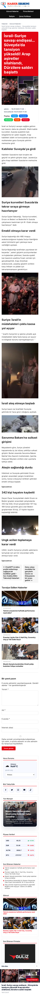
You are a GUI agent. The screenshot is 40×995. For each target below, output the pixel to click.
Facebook (23, 116)
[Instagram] (18, 790)
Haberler (5, 24)
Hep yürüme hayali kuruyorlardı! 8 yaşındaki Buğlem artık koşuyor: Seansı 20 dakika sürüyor (20, 886)
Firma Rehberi (28, 11)
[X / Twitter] (11, 790)
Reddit (17, 120)
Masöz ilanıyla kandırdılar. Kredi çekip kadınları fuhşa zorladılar (20, 877)
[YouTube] (24, 790)
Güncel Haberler (12, 11)
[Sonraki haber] (33, 805)
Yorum (5, 689)
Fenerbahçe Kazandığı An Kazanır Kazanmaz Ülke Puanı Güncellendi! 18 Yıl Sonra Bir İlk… (20, 881)
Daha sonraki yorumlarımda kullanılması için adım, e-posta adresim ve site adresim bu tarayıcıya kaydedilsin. (19, 741)
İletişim (12, 16)
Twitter (14, 116)
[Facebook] (5, 790)
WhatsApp (8, 120)
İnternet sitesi (7, 727)
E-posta (6, 719)
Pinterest (25, 120)
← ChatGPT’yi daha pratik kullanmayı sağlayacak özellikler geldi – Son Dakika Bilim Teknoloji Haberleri (11, 572)
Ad (3, 710)
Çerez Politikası (25, 16)
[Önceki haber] (28, 805)
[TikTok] (30, 790)
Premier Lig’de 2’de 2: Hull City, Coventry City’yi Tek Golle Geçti (19, 873)
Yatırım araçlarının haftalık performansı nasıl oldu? (20, 869)
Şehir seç (9, 770)
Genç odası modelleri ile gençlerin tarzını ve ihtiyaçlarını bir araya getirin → (30, 573)
